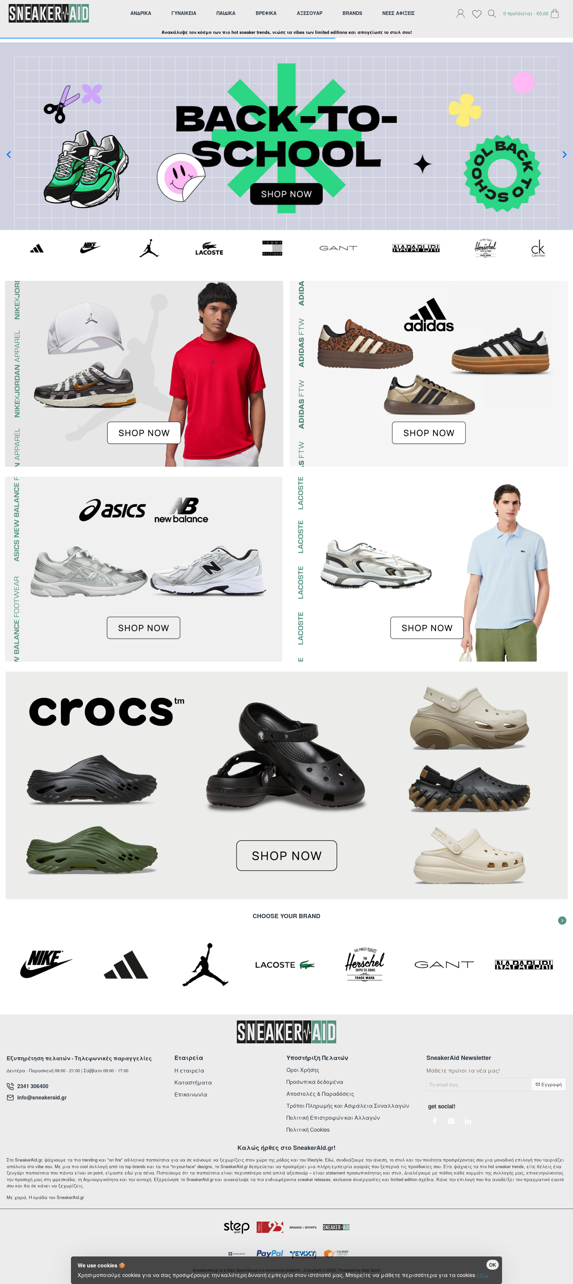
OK (492, 1264)
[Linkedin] (468, 1121)
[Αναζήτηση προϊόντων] (492, 13)
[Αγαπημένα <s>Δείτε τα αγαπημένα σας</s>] (478, 13)
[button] (8, 154)
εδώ (482, 1275)
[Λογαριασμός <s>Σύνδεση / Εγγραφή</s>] (462, 13)
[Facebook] (434, 1121)
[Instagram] (451, 1121)
